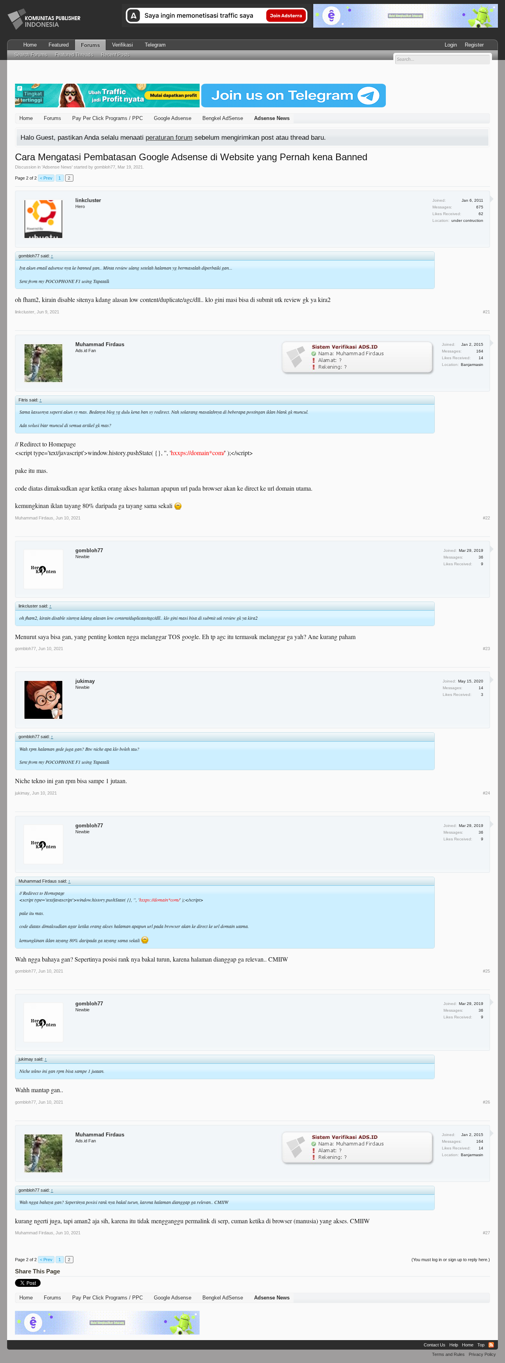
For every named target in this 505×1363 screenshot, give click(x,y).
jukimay (85, 681)
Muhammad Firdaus (99, 344)
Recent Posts (115, 55)
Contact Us (434, 1344)
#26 (486, 1102)
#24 (486, 793)
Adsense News (57, 167)
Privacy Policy (482, 1354)
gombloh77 (104, 167)
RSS (491, 1345)
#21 (486, 311)
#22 (486, 518)
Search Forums (30, 55)
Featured (59, 45)
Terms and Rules (448, 1354)
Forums (90, 45)
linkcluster (88, 200)
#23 (486, 648)
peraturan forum (169, 137)
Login (451, 45)
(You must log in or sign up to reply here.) (450, 1259)
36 (481, 557)
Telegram (155, 45)
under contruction (467, 220)
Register (474, 45)
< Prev (46, 178)
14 (481, 688)
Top (480, 1344)
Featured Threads (74, 55)
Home (30, 45)
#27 (486, 1232)
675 (479, 207)
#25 (486, 971)
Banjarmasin (472, 364)
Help (453, 1344)
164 (479, 351)
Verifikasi (122, 45)
